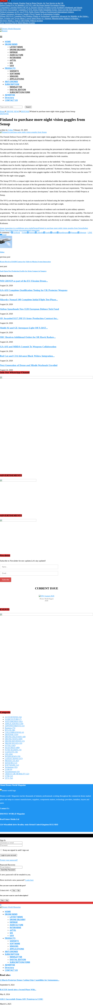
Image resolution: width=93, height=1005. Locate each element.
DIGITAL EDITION (18, 89)
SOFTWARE (15, 73)
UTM (9, 776)
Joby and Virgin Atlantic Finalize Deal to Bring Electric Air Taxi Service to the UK (31, 3)
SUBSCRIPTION (12, 84)
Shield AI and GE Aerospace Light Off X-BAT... (24, 328)
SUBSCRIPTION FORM (20, 92)
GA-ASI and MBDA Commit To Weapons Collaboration (28, 346)
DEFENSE (14, 52)
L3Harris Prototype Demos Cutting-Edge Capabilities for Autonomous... (29, 980)
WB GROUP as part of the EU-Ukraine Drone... (24, 281)
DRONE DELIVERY (17, 49)
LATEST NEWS (16, 47)
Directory (9, 97)
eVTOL (13, 60)
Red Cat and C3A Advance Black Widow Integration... (27, 356)
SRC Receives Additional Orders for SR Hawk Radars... (28, 337)
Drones (35, 228)
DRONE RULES (13, 743)
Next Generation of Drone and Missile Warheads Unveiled (28, 365)
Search (28, 107)
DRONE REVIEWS (15, 741)
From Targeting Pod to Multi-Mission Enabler (17, 23)
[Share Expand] (7, 235)
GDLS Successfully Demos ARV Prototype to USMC (21, 999)
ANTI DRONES (11, 81)
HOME (8, 41)
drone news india (26, 228)
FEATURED (12, 748)
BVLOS (10, 730)
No (18, 890)
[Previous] (8, 1)
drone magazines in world (10, 228)
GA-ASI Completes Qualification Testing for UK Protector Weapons (33, 290)
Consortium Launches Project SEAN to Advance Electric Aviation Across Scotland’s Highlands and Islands (41, 8)
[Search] (0, 105)
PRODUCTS (10, 68)
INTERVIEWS (15, 57)
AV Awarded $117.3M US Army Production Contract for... (29, 318)
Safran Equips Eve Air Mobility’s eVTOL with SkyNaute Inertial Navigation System (32, 5)
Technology (11, 767)
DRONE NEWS (11, 44)
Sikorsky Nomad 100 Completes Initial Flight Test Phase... (29, 299)
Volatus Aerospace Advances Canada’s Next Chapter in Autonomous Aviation (30, 14)
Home (2, 111)
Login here (29, 880)
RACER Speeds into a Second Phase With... (18, 990)
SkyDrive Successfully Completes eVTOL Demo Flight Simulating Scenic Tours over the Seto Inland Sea (40, 10)
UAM (8, 769)
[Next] (10, 1)
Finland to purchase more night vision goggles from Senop (60, 228)
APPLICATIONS (17, 79)
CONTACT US (11, 100)
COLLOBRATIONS (14, 732)
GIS (11, 63)
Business (10, 728)
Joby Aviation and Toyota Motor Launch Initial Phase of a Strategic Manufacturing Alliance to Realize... (40, 18)
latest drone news (16, 230)
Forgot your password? (9, 860)
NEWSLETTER (16, 87)
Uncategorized (12, 772)
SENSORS (14, 76)
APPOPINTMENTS (15, 726)
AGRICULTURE (16, 55)
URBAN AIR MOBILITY (17, 774)
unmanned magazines (31, 230)
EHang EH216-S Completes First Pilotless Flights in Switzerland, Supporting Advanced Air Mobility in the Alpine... (44, 16)
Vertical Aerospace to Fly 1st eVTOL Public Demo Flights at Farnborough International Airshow (37, 12)
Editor (10, 130)
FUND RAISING (13, 750)
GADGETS (14, 71)
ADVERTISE (10, 95)
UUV (12, 65)
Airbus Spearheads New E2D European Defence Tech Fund (29, 309)
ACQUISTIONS (13, 717)
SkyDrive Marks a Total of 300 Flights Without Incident (21, 21)
